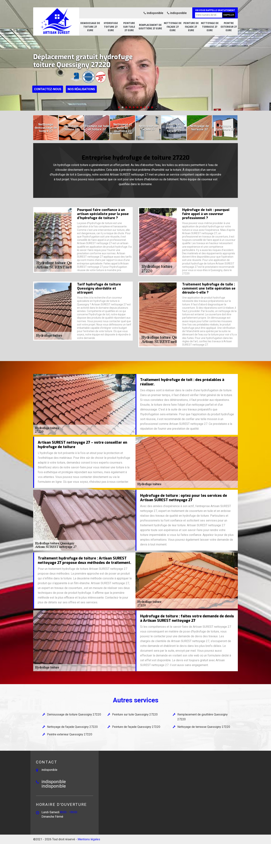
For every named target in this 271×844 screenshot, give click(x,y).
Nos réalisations (81, 89)
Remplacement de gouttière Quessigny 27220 (202, 717)
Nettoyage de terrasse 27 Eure (210, 27)
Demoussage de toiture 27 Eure (90, 27)
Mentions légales (89, 839)
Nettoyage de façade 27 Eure (173, 27)
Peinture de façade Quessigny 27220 (136, 727)
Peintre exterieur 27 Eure (229, 27)
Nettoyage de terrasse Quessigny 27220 (203, 727)
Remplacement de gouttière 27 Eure (150, 27)
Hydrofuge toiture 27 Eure (111, 27)
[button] (119, 107)
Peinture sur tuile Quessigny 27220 (135, 714)
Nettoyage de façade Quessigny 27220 (72, 727)
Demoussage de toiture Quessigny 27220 (74, 714)
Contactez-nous (47, 89)
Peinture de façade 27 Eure (191, 27)
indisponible (154, 13)
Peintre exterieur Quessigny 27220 (69, 734)
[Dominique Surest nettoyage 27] (56, 21)
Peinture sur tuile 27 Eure (129, 27)
